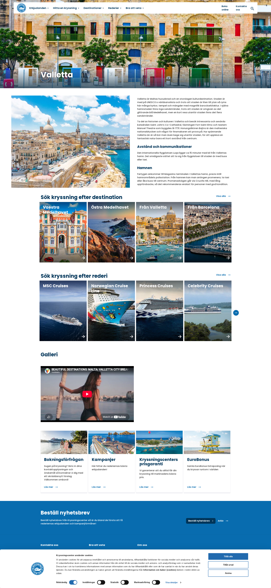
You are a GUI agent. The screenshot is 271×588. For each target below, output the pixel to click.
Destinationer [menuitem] (92, 8)
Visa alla (221, 196)
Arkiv (221, 520)
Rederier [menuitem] (113, 8)
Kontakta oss (241, 8)
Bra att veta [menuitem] (133, 8)
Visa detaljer (171, 582)
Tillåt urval (228, 565)
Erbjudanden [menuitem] (37, 8)
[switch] (101, 582)
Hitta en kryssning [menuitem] (65, 8)
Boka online (225, 8)
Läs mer (48, 487)
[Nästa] (236, 313)
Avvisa (228, 573)
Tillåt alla (228, 556)
